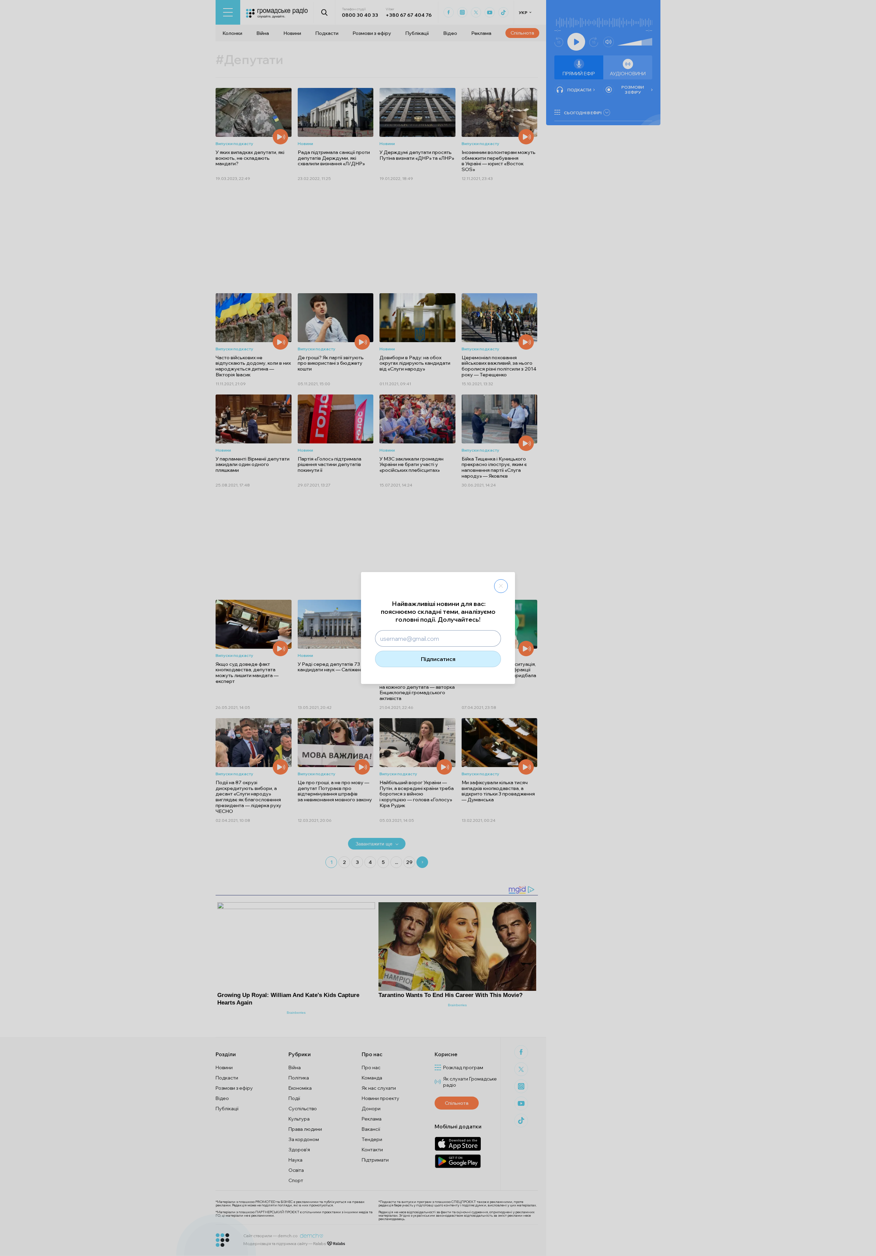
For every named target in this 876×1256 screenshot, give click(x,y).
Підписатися (438, 659)
